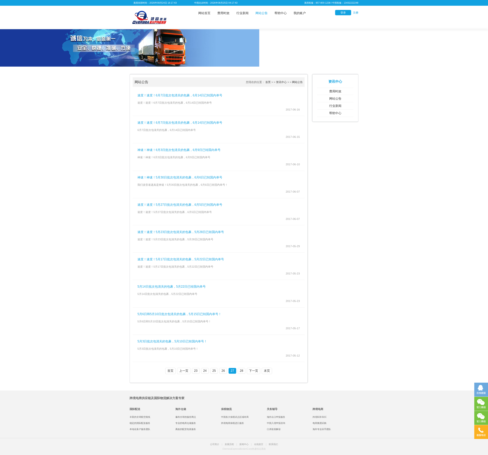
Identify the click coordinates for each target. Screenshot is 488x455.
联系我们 (273, 444)
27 (232, 370)
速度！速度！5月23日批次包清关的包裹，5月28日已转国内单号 (180, 232)
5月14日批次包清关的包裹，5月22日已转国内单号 (171, 286)
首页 (268, 82)
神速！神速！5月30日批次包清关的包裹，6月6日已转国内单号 (179, 177)
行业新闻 (242, 13)
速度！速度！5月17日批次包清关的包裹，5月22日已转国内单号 (180, 259)
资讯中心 (281, 82)
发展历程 (229, 444)
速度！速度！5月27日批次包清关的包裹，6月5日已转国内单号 (179, 204)
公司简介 (214, 444)
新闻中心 (244, 444)
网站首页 (204, 13)
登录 (343, 12)
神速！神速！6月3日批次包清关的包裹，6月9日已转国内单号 (179, 150)
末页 (267, 370)
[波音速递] (149, 17)
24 (205, 370)
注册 (355, 12)
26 (223, 370)
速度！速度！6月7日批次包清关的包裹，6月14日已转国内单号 (179, 95)
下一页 (253, 370)
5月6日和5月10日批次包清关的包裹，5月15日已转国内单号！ (179, 314)
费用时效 (223, 13)
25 (214, 370)
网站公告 (261, 13)
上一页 (183, 370)
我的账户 (300, 13)
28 (241, 370)
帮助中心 (280, 13)
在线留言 (258, 444)
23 (195, 370)
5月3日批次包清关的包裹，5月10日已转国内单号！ (172, 341)
